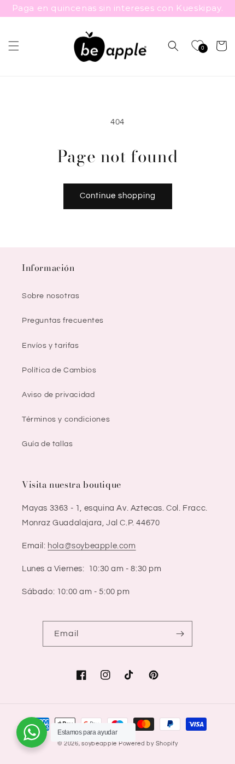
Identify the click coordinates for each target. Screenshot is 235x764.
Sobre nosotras (50, 296)
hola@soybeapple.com (92, 546)
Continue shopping (118, 196)
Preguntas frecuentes (63, 320)
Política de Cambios (59, 370)
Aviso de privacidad (58, 395)
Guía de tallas (47, 444)
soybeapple (99, 744)
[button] (14, 46)
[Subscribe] (180, 634)
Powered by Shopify (148, 744)
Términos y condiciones (66, 419)
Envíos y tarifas (50, 346)
